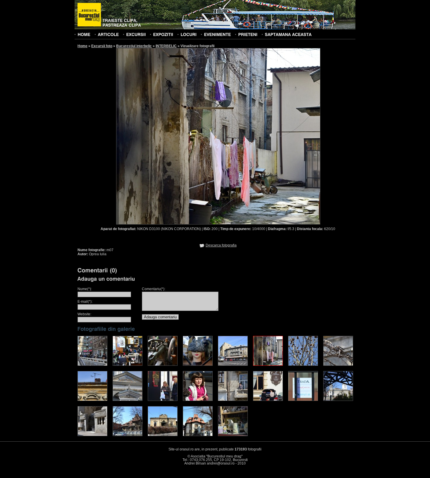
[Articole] (108, 34)
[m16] (303, 400)
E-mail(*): (85, 302)
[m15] (303, 365)
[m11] (163, 400)
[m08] (92, 400)
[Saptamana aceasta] (288, 34)
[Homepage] (89, 15)
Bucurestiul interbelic (134, 46)
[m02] (127, 365)
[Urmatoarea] (269, 136)
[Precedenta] (167, 136)
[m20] (163, 435)
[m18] (268, 400)
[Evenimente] (217, 34)
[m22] (233, 435)
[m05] (233, 365)
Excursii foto (101, 46)
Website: (84, 314)
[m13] (338, 400)
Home (82, 46)
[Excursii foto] (136, 34)
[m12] (127, 435)
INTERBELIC (166, 46)
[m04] (198, 365)
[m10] (127, 400)
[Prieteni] (247, 34)
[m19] (92, 435)
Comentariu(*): (153, 289)
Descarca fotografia (221, 245)
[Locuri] (188, 34)
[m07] (268, 365)
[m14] (233, 400)
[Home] (84, 34)
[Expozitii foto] (163, 34)
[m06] (198, 400)
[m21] (198, 435)
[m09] (338, 365)
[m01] (92, 365)
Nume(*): (85, 289)
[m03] (163, 365)
